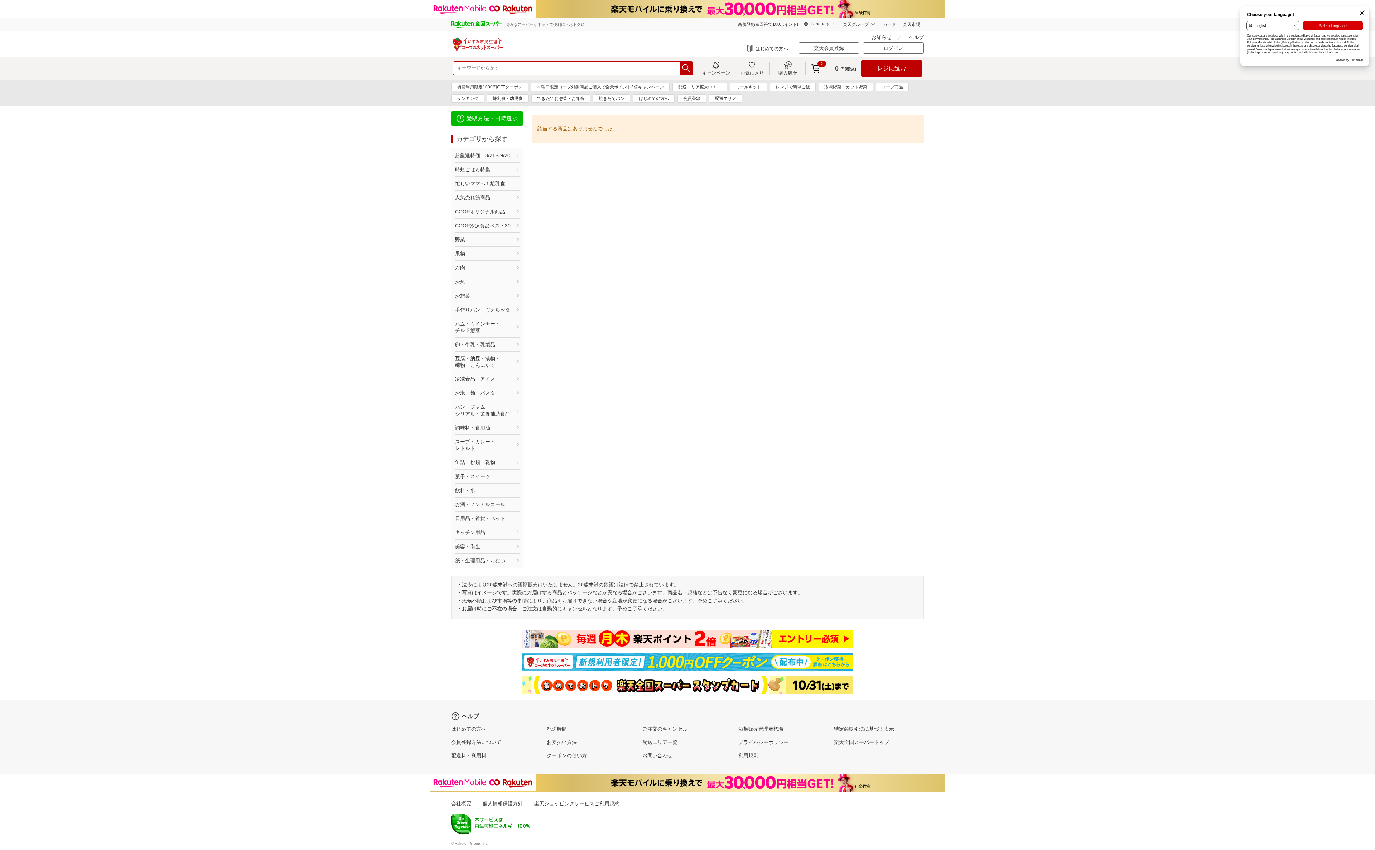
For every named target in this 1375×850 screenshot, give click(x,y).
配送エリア (725, 98)
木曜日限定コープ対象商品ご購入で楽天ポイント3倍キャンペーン (600, 87)
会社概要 (461, 803)
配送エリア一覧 (659, 742)
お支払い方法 (562, 742)
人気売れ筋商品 (472, 197)
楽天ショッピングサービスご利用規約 (576, 803)
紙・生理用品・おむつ (480, 560)
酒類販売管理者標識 (760, 729)
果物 (460, 253)
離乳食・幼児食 (508, 98)
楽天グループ (856, 24)
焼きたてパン (611, 98)
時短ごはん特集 (472, 169)
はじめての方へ (772, 48)
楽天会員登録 (829, 48)
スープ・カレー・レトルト (475, 445)
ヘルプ (916, 37)
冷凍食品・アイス (475, 379)
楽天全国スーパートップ (861, 742)
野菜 (460, 239)
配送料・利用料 (468, 755)
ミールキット (748, 87)
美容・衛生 (467, 546)
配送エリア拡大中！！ (699, 87)
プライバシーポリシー (763, 742)
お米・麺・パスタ (475, 393)
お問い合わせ (657, 755)
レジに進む (891, 68)
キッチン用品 (470, 532)
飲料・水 (465, 490)
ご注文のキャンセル (665, 729)
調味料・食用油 (472, 428)
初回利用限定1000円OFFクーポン (489, 87)
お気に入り (752, 72)
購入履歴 (787, 72)
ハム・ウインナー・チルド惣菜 (477, 327)
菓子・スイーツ (472, 476)
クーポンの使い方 (567, 755)
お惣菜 (462, 296)
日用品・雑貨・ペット (480, 518)
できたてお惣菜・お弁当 (560, 98)
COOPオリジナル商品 (480, 212)
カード (889, 24)
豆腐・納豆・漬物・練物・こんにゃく (477, 362)
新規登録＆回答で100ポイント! (768, 24)
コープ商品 (892, 87)
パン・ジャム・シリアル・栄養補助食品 (482, 410)
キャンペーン (716, 72)
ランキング (467, 98)
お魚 (460, 282)
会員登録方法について (476, 742)
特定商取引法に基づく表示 (864, 729)
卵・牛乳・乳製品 (475, 344)
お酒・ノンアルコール (480, 504)
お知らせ (882, 37)
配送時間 (557, 729)
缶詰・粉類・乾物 (475, 462)
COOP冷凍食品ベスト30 (483, 226)
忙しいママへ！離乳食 (480, 183)
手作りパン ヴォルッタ (482, 310)
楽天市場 (911, 24)
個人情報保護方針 (503, 803)
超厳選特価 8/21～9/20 (482, 155)
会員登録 (691, 98)
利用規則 (748, 755)
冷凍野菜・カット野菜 (845, 87)
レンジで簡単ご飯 (793, 87)
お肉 (460, 267)
